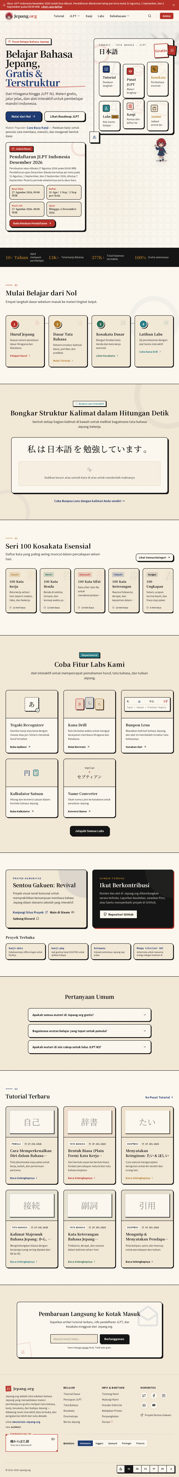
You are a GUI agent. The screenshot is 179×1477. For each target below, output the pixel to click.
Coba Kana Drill (148, 351)
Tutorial (59, 16)
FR (162, 1469)
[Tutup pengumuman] (173, 5)
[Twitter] (144, 1395)
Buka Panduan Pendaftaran (30, 223)
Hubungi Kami (110, 1399)
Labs (101, 16)
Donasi (106, 1422)
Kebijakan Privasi (112, 1410)
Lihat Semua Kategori (152, 557)
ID (129, 1469)
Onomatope (70, 1416)
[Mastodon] (153, 1405)
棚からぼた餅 (19, 1441)
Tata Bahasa (70, 1405)
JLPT (73, 16)
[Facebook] (153, 1395)
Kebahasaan (118, 16)
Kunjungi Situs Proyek (28, 912)
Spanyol (112, 1443)
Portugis (126, 1443)
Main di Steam (60, 912)
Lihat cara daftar (51, 6)
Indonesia (85, 1443)
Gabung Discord (24, 918)
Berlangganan (114, 1339)
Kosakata (68, 1410)
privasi (85, 1347)
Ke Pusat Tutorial (157, 1097)
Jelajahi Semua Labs (89, 831)
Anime (167, 16)
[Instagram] (163, 1395)
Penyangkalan (110, 1416)
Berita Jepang (71, 1422)
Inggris (99, 1443)
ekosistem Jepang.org (26, 1422)
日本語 (59, 449)
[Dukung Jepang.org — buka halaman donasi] (121, 1468)
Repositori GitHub (120, 914)
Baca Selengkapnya (22, 1178)
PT (154, 1469)
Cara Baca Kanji (38, 127)
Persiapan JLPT (72, 1399)
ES (145, 1469)
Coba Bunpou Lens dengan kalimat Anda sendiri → (89, 501)
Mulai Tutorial (61, 360)
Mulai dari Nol (21, 116)
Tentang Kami (110, 1394)
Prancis (140, 1443)
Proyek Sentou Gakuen (158, 1415)
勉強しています (112, 449)
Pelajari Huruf (18, 355)
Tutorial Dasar (71, 1394)
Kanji (89, 16)
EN (137, 1469)
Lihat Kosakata (105, 355)
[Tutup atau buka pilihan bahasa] (170, 1468)
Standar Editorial (112, 1405)
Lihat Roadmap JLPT (64, 116)
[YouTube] (144, 1405)
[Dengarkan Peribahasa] (53, 1439)
